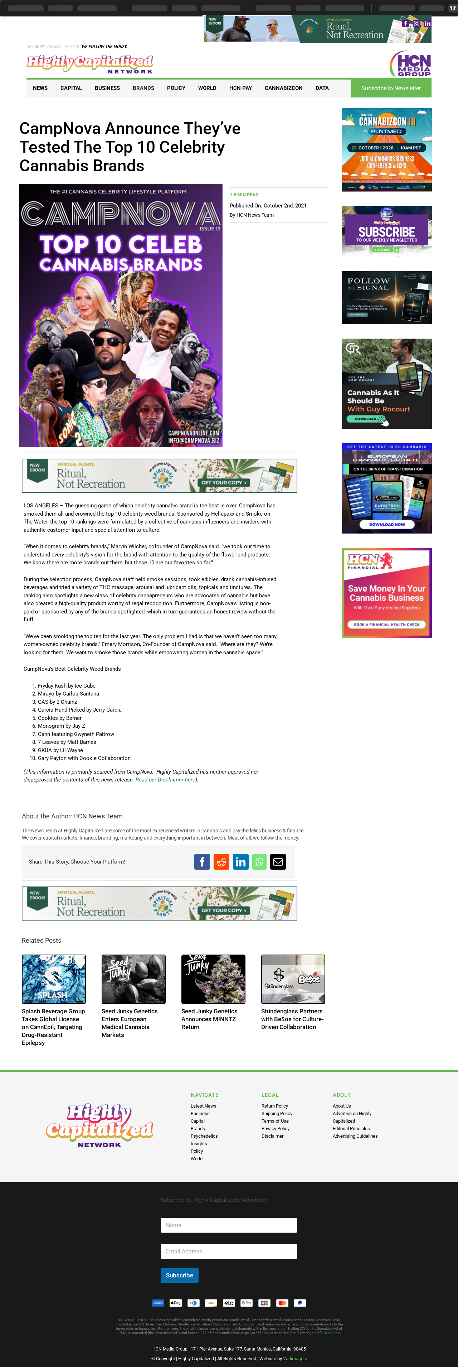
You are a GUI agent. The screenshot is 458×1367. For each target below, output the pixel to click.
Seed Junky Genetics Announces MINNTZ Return (209, 1019)
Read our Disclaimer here (164, 779)
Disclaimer (272, 1136)
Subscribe (179, 1275)
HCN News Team (255, 215)
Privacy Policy (275, 1128)
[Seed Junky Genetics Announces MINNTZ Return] (213, 979)
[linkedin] (428, 23)
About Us (342, 1106)
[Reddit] (221, 861)
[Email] (278, 861)
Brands (198, 1128)
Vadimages (294, 1358)
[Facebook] (202, 861)
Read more (332, 1333)
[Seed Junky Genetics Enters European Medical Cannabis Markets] (133, 979)
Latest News (203, 1106)
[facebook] (405, 23)
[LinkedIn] (240, 861)
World (197, 1158)
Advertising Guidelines (355, 1136)
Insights (199, 1143)
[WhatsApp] (259, 861)
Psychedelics (204, 1136)
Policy (197, 1151)
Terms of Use (275, 1121)
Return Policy (275, 1106)
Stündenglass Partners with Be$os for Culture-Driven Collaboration (292, 1019)
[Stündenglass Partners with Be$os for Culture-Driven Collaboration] (293, 979)
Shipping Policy (277, 1113)
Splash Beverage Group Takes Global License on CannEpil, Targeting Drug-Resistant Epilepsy (53, 1027)
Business (200, 1113)
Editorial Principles (351, 1128)
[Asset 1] (90, 57)
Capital (198, 1121)
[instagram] (416, 23)
